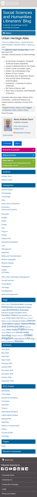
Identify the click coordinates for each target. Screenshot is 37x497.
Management (6, 249)
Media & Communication (11, 426)
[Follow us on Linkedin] (19, 468)
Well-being (10, 341)
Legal (4, 489)
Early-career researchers (11, 203)
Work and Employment (10, 294)
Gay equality (23, 315)
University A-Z (7, 480)
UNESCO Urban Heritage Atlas (17, 50)
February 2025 (7, 363)
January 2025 (7, 367)
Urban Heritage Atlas (15, 38)
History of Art (20, 108)
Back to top (9, 460)
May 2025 (5, 353)
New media (12, 329)
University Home (8, 475)
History (12, 108)
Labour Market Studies (10, 415)
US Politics (6, 272)
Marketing (5, 252)
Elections (5, 313)
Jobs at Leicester (9, 155)
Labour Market (21, 324)
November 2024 (7, 374)
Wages (33, 339)
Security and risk (8, 280)
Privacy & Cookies (9, 494)
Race (8, 332)
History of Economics (9, 209)
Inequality (9, 321)
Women (19, 341)
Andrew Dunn (14, 42)
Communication (17, 304)
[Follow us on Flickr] (15, 468)
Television (21, 335)
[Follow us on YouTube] (11, 468)
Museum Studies (8, 263)
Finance (5, 231)
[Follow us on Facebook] (3, 468)
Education (5, 214)
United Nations (19, 339)
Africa (3, 304)
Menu (8, 33)
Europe (4, 224)
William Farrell (7, 180)
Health (8, 318)
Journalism (7, 323)
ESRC (4, 221)
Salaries (13, 332)
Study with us (8, 160)
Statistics (14, 335)
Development (20, 307)
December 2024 (7, 370)
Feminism (6, 315)
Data (3, 200)
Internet (31, 320)
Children (7, 304)
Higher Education (17, 318)
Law (3, 245)
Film (3, 228)
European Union (20, 313)
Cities (14, 110)
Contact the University (10, 484)
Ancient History (7, 190)
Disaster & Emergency (10, 398)
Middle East (28, 327)
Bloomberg (6, 391)
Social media (22, 332)
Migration (4, 330)
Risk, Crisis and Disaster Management (15, 277)
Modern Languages (9, 259)
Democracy (8, 307)
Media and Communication (11, 256)
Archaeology (6, 193)
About (4, 446)
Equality (11, 313)
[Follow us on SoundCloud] (27, 468)
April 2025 (5, 356)
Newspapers (6, 266)
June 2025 (5, 349)
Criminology (6, 197)
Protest (4, 332)
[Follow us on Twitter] (7, 468)
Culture (20, 110)
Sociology (5, 287)
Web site (4, 341)
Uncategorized (7, 291)
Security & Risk (7, 433)
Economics (6, 207)
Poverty (30, 330)
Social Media (6, 284)
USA (27, 338)
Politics (4, 270)
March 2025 (6, 360)
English (4, 217)
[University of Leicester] (9, 3)
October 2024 (6, 377)
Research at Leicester (11, 150)
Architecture (7, 110)
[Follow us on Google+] (23, 468)
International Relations (10, 242)
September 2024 (8, 381)
